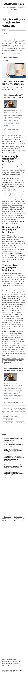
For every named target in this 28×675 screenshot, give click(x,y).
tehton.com (6, 665)
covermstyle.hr (7, 664)
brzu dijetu (20, 89)
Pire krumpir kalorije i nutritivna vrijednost (7, 518)
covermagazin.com (8, 662)
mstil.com (16, 664)
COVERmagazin (7, 33)
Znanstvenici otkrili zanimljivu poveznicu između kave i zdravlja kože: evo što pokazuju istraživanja (14, 458)
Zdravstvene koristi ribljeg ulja (13, 444)
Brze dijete (5, 416)
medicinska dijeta (19, 143)
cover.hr (18, 662)
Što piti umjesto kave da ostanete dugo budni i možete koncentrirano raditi (13, 450)
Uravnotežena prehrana (17, 30)
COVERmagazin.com (14, 3)
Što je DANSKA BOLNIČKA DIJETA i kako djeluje (19, 518)
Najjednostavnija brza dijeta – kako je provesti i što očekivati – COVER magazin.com (13, 361)
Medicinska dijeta (20, 422)
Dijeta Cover (14, 416)
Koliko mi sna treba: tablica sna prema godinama (13, 439)
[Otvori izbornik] (14, 12)
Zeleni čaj (21, 242)
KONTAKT (11, 672)
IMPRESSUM (5, 672)
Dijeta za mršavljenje (8, 419)
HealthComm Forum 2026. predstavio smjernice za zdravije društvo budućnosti (14, 474)
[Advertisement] (14, 494)
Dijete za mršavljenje (8, 422)
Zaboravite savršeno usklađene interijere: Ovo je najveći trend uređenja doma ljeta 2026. (13, 466)
